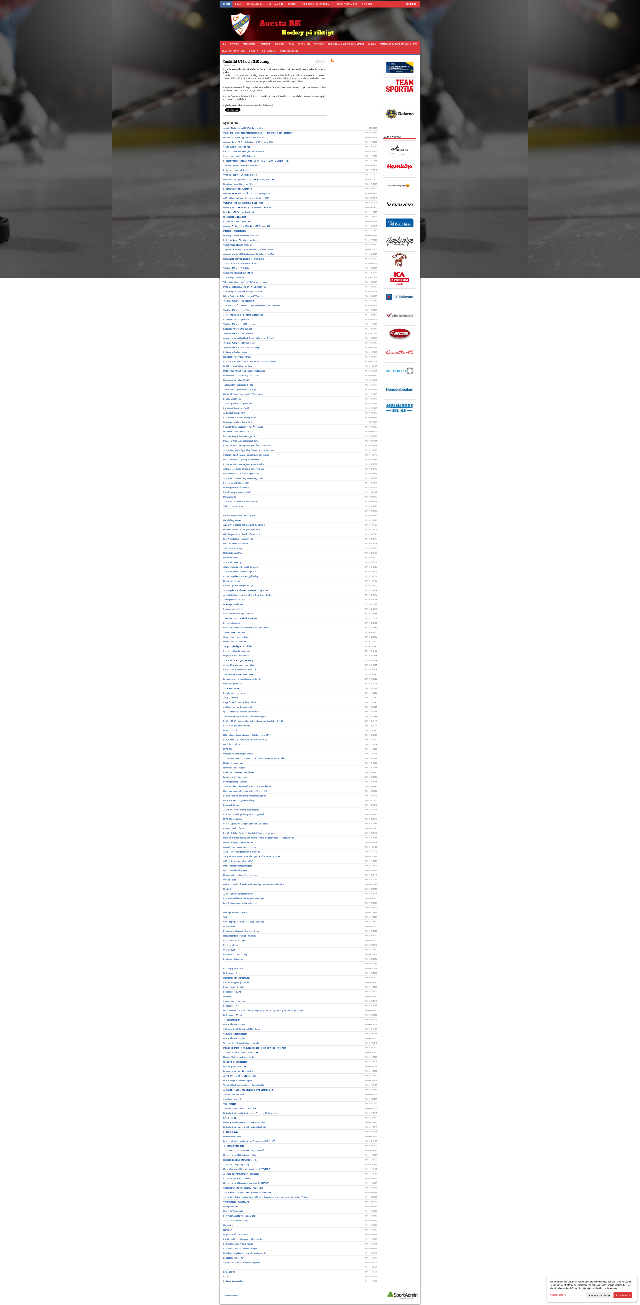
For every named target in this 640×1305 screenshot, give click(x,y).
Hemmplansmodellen (232, 1136)
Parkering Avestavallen (233, 1281)
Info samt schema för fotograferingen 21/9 (241, 529)
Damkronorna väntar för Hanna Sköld (239, 1216)
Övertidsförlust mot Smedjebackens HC (240, 175)
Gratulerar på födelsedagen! (235, 1034)
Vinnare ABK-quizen (231, 688)
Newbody (227, 889)
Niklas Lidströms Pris (232, 553)
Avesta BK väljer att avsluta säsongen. (239, 1076)
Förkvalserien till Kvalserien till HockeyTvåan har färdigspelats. (250, 1113)
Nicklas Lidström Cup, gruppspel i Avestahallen (243, 259)
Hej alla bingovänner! (232, 520)
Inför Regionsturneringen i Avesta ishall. (240, 903)
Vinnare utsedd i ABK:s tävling (236, 1202)
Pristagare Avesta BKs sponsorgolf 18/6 (240, 441)
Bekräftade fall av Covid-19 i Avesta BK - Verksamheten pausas (250, 833)
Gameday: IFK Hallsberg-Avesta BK (238, 273)
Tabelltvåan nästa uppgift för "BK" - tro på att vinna (245, 282)
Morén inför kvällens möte (234, 231)
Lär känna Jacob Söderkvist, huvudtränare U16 (243, 151)
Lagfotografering (230, 557)
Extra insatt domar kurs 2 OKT (236, 408)
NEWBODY (227, 749)
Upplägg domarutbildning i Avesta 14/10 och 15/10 (245, 791)
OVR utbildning (229, 880)
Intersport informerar (232, 1206)
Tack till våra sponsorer (233, 506)
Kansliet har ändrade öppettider (236, 725)
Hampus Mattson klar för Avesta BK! (238, 1057)
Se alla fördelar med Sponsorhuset (238, 613)
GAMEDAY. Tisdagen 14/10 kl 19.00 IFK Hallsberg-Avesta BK (248, 179)
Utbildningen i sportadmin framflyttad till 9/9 (242, 534)
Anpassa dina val (558, 1294)
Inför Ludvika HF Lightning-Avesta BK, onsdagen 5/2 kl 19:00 (249, 1141)
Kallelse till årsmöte (231, 623)
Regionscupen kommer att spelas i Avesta (241, 931)
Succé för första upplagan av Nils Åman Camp (243, 427)
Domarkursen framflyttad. (234, 828)
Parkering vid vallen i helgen (235, 352)
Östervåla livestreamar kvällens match (239, 847)
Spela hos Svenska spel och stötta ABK (240, 618)
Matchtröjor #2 (229, 497)
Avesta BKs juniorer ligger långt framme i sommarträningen (248, 450)
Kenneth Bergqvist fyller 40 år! (236, 982)
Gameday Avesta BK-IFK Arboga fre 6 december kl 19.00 (247, 207)
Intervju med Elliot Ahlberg (234, 217)
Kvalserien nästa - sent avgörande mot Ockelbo (243, 464)
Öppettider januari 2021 (233, 683)
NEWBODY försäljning (232, 819)
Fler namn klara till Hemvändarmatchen (239, 1155)
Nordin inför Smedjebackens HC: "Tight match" (243, 394)
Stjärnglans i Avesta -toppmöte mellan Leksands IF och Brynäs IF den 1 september (258, 133)
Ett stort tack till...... (231, 730)
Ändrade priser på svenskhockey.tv (238, 894)
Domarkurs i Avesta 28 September (237, 189)
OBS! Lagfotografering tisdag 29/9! (238, 861)
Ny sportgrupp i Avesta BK (234, 1066)
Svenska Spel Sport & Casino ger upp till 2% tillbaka (245, 823)
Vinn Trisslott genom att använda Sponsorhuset (243, 922)
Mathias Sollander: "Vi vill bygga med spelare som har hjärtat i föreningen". (255, 1048)
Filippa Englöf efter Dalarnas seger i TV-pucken (243, 296)
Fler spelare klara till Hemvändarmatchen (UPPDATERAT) (247, 1169)
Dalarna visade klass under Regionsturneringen (243, 898)
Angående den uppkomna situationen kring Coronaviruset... (248, 1090)
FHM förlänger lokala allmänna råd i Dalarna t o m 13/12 (247, 735)
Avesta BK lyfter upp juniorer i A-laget (239, 665)
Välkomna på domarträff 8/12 (235, 277)
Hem (227, 4)
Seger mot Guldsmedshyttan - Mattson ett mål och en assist (248, 249)
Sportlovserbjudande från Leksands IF (239, 1108)
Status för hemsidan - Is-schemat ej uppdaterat (243, 203)
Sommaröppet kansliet (233, 609)
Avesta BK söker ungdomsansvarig (238, 660)
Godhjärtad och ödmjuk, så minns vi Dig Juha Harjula (246, 627)
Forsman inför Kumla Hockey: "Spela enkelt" (242, 375)
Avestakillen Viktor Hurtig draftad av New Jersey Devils (247, 595)
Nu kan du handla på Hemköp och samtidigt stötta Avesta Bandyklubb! (253, 884)
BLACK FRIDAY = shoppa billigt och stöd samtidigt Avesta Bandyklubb (253, 721)
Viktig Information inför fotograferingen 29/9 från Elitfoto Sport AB (251, 856)
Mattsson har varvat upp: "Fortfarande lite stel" (243, 137)
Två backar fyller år (231, 1020)
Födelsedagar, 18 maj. (232, 992)
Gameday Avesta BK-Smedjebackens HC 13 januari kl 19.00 (248, 142)
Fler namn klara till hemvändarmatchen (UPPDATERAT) (246, 1183)
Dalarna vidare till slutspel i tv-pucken (239, 417)
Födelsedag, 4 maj (231, 1006)
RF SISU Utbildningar (232, 399)
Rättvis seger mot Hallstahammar (237, 170)
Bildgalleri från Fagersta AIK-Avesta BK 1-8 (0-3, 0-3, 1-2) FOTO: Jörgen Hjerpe (256, 161)
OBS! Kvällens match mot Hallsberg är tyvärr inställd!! (246, 198)
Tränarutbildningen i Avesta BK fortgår (239, 389)
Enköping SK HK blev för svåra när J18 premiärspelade (246, 193)
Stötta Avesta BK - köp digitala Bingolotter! (241, 1029)
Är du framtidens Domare (234, 413)
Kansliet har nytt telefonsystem (236, 483)
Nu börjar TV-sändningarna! (235, 912)
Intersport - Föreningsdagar (235, 1062)
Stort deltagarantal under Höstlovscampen (241, 165)
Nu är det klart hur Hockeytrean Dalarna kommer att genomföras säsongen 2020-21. (258, 837)
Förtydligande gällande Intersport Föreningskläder (244, 1253)
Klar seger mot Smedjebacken (236, 319)
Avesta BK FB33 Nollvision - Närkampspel (241, 809)
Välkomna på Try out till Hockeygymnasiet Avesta (244, 291)
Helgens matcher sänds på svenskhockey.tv (241, 875)
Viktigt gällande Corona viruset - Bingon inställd (243, 1085)
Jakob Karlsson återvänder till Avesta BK (240, 1052)
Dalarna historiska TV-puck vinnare (238, 1244)
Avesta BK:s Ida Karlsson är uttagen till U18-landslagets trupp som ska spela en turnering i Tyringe (265, 1197)
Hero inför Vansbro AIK (233, 1211)
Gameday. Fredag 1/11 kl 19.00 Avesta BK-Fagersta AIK (246, 226)
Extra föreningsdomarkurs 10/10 (237, 492)
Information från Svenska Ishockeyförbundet (242, 679)
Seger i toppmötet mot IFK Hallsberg (239, 156)
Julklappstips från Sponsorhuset (237, 707)
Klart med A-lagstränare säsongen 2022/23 (241, 436)
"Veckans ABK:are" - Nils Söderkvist (238, 301)
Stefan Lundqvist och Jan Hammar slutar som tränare (246, 455)
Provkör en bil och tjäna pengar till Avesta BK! (242, 1239)
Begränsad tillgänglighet (233, 959)
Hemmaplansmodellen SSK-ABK (236, 380)
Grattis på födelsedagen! (234, 1024)
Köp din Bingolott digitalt (234, 987)
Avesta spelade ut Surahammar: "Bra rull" (241, 263)
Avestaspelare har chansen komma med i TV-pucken (245, 590)
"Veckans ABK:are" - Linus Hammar (238, 333)
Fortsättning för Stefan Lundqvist (237, 1080)
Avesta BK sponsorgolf (233, 562)
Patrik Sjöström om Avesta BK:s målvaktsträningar (244, 287)
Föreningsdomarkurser (233, 604)
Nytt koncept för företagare (235, 641)
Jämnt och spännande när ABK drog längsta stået (244, 1150)
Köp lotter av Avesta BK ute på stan (238, 772)
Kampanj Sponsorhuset (233, 968)
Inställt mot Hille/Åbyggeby (235, 870)
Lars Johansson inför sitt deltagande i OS (241, 473)
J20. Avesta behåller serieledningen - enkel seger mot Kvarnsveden (251, 305)
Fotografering (229, 1272)
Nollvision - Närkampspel (234, 767)
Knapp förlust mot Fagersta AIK (236, 221)
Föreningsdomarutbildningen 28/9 (237, 184)
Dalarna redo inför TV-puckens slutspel (240, 1248)
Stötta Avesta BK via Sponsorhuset (238, 674)
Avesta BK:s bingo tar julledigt (236, 1164)
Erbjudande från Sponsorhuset (236, 655)
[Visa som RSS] (332, 61)
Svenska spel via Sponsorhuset (236, 651)
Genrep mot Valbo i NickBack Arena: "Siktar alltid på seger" (248, 338)
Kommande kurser (231, 805)
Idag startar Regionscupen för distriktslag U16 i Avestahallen (249, 361)
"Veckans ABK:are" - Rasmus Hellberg (239, 343)
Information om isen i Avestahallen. (238, 1071)
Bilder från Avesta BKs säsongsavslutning (241, 240)
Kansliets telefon (230, 945)
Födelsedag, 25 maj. (231, 973)
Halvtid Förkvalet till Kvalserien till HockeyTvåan (244, 1122)
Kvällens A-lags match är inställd (237, 1178)
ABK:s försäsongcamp (232, 548)
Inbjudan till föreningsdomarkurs (237, 357)
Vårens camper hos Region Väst (236, 147)
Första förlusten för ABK (233, 1258)
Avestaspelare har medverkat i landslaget (241, 1174)
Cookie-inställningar (231, 1295)
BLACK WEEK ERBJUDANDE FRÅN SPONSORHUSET (245, 739)
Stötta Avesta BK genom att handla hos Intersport (244, 716)
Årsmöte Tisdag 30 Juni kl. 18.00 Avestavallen (243, 128)
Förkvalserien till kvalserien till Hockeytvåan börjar (244, 1127)
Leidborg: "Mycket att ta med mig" (238, 329)
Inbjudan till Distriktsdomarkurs (236, 431)
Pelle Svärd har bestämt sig (235, 954)
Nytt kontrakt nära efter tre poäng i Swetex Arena (244, 371)
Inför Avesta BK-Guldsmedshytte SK (238, 212)
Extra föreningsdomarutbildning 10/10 (239, 515)
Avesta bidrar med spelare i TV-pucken (239, 571)
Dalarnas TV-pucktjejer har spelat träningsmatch (243, 814)
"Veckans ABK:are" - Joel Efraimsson (239, 324)
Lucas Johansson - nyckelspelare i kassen (241, 459)
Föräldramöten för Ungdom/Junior (238, 366)
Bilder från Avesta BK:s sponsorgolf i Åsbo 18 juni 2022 (247, 445)
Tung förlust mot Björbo (233, 1146)
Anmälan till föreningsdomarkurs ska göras (241, 851)
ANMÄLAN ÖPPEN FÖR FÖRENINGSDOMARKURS (244, 525)
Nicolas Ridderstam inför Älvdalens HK (239, 1160)
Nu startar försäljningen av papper (238, 842)
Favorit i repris (229, 1118)
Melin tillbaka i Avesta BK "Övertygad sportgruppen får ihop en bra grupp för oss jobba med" (263, 1010)
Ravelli (226, 1276)
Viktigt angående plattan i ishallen (237, 646)
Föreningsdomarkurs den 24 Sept (237, 422)
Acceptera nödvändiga (599, 1295)
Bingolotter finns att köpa (234, 693)
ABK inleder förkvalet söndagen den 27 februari (243, 469)
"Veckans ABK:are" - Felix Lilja (236, 268)
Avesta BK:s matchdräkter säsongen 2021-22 (242, 501)
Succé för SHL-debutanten (234, 1094)
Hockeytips (228, 1225)
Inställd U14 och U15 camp (246, 61)
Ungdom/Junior (254, 4)
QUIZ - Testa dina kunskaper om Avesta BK (241, 711)
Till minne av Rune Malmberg (235, 1220)
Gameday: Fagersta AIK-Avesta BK (237, 245)
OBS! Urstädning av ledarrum (235, 543)
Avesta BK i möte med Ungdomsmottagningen (243, 478)
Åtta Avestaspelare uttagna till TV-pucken (241, 567)
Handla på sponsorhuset (233, 763)
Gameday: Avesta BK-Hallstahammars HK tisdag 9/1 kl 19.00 (248, 254)
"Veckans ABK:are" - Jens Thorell (237, 310)
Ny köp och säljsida (231, 581)
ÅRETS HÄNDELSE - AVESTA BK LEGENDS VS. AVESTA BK (247, 1192)
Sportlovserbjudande (232, 1099)
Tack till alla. (228, 917)
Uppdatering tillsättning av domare (238, 753)
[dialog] (592, 1288)
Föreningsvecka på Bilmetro (235, 781)
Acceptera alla (623, 1295)
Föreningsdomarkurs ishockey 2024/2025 (240, 235)
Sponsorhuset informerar (234, 632)
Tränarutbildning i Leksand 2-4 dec (238, 385)
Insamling (227, 996)
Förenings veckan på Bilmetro (236, 487)
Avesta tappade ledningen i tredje (237, 403)
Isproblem (227, 1230)
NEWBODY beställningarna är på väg (238, 800)
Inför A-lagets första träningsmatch (238, 539)
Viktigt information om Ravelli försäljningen (241, 1262)
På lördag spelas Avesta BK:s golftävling (240, 576)
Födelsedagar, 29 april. (233, 1015)
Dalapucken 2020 (230, 1132)
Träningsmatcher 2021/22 (234, 599)
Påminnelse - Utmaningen (234, 940)
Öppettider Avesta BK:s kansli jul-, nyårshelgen (243, 1188)
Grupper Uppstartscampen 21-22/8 (238, 585)
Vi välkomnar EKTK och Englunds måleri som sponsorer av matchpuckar (254, 758)
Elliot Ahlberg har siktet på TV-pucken (239, 936)
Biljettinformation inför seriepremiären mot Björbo (244, 795)
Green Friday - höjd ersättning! (236, 637)
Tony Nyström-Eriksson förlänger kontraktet (241, 1043)
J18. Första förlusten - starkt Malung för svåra (243, 315)
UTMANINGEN (229, 926)
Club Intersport (229, 1104)
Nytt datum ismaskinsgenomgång (237, 865)
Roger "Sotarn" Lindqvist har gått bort (239, 702)
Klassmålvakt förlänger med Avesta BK (239, 669)
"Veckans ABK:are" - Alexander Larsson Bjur (242, 347)
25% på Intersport (230, 697)
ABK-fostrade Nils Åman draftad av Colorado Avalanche (247, 786)
